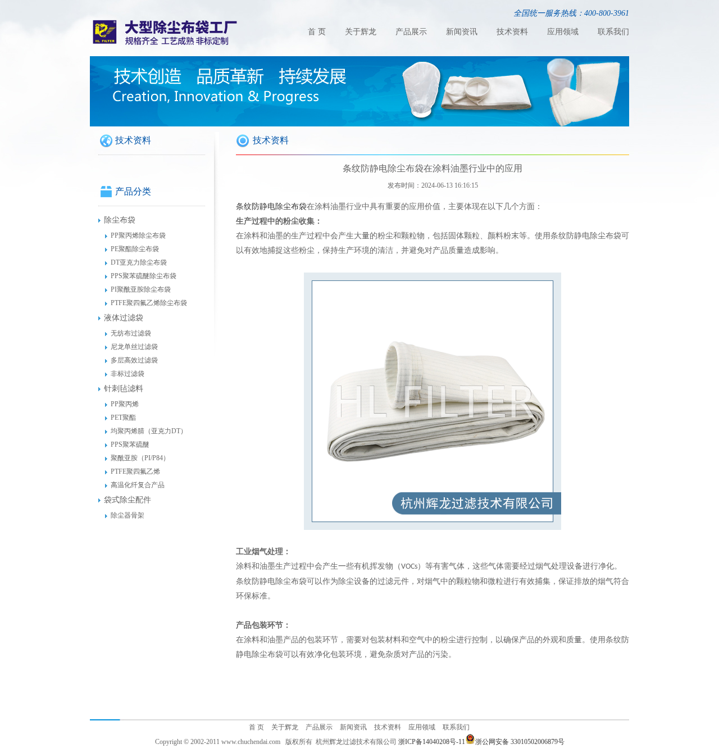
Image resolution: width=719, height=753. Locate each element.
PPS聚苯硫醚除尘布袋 (143, 276)
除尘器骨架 (127, 515)
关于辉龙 (360, 32)
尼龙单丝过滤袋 (134, 347)
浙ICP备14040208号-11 (431, 742)
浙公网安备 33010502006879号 (520, 742)
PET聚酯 (123, 417)
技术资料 (512, 32)
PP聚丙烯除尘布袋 (138, 235)
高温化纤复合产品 (138, 485)
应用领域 (563, 32)
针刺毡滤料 (123, 388)
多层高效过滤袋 (134, 360)
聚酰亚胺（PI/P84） (140, 458)
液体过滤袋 (123, 318)
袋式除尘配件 (127, 500)
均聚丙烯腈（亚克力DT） (149, 431)
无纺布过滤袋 (131, 333)
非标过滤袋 (127, 374)
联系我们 (613, 32)
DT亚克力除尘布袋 (139, 262)
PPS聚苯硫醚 (130, 444)
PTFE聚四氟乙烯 (135, 471)
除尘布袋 (119, 220)
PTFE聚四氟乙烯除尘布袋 (149, 303)
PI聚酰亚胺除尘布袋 (141, 289)
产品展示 (411, 32)
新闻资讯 (461, 32)
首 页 (317, 32)
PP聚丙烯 (125, 404)
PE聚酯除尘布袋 (135, 249)
